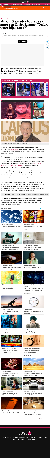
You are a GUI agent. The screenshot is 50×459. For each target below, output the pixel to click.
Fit (14, 437)
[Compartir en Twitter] (47, 41)
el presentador (15, 150)
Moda (4, 437)
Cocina (28, 437)
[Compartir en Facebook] (47, 44)
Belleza (9, 437)
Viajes (22, 439)
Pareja (17, 437)
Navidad (27, 439)
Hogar (33, 437)
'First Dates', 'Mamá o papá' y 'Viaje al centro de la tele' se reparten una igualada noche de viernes (26, 7)
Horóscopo (34, 439)
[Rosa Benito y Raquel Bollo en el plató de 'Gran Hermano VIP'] (38, 95)
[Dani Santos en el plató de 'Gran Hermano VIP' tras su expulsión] (23, 95)
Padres (22, 437)
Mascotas (16, 439)
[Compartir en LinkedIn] (47, 47)
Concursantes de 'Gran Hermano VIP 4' (19, 80)
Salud (38, 437)
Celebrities (11, 4)
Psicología (43, 437)
